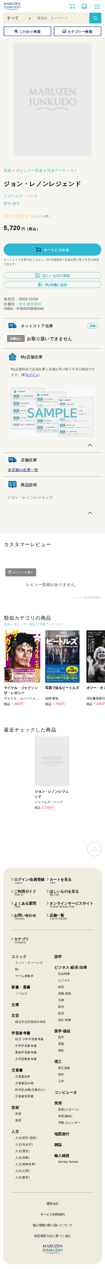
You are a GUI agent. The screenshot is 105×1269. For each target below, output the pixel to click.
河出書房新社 (30, 303)
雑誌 (58, 1144)
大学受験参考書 (26, 1059)
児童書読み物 (24, 1083)
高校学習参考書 (26, 1052)
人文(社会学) (24, 1144)
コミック (19, 956)
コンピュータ (65, 1092)
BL (17, 969)
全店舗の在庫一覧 (23, 469)
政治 (61, 1006)
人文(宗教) (22, 1157)
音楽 (7, 170)
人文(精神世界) (25, 1164)
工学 (61, 1081)
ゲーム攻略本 (24, 975)
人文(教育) (22, 1177)
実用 (58, 1103)
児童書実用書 (24, 1096)
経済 (61, 1013)
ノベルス (21, 993)
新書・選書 (21, 987)
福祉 (61, 1050)
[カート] (72, 6)
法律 (61, 1000)
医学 (61, 1037)
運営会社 (52, 1203)
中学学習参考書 (26, 1045)
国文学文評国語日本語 (30, 1021)
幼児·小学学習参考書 (29, 1039)
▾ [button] (30, 18)
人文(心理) (22, 1170)
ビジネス (64, 980)
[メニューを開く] (97, 6)
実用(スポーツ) (68, 1109)
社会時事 (64, 973)
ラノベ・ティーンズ (29, 962)
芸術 (15, 1107)
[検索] (95, 18)
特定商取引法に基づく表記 (52, 1235)
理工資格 (64, 1068)
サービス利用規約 (52, 1214)
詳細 (93, 326)
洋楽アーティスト (62, 170)
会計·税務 (64, 1019)
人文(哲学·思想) (26, 1137)
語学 (58, 956)
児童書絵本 (23, 1076)
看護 (61, 1043)
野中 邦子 (12, 203)
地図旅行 (62, 1133)
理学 (61, 1074)
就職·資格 (64, 993)
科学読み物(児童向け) (30, 1089)
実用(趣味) (65, 1116)
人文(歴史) (22, 1151)
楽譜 (18, 1120)
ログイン (32, 374)
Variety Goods (68, 1161)
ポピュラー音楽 (29, 170)
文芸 (15, 1015)
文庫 (15, 1004)
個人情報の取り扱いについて (53, 1225)
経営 (61, 986)
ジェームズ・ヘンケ (21, 195)
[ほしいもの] (84, 6)
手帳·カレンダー (69, 1122)
